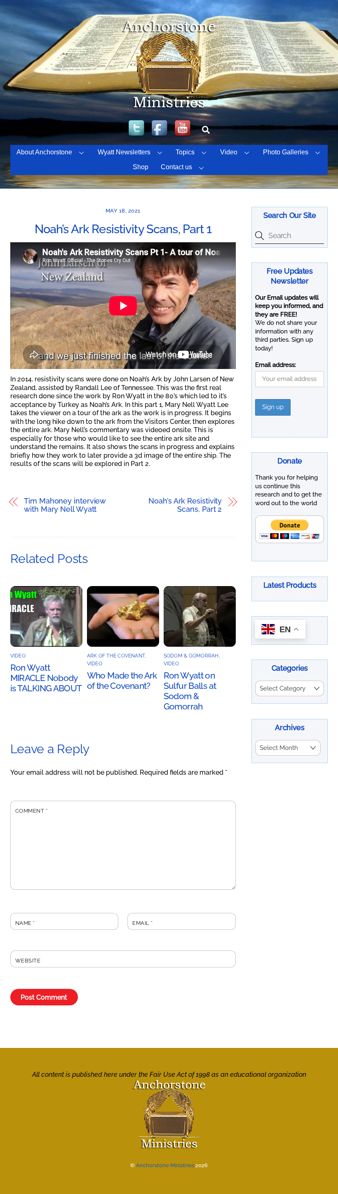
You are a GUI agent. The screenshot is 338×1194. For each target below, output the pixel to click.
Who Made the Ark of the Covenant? (122, 680)
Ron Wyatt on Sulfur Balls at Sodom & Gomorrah (190, 691)
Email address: (275, 365)
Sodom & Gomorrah (191, 656)
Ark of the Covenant (116, 656)
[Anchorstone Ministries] (169, 107)
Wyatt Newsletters (124, 152)
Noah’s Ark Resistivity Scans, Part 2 (185, 505)
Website (28, 961)
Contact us (176, 166)
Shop (140, 166)
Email (142, 923)
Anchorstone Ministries (165, 1165)
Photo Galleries (285, 152)
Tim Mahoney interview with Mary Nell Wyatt (65, 505)
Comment (31, 811)
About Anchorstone (44, 152)
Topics (185, 152)
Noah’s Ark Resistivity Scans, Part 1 (123, 229)
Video (228, 152)
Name (25, 923)
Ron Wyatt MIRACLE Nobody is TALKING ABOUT (46, 677)
